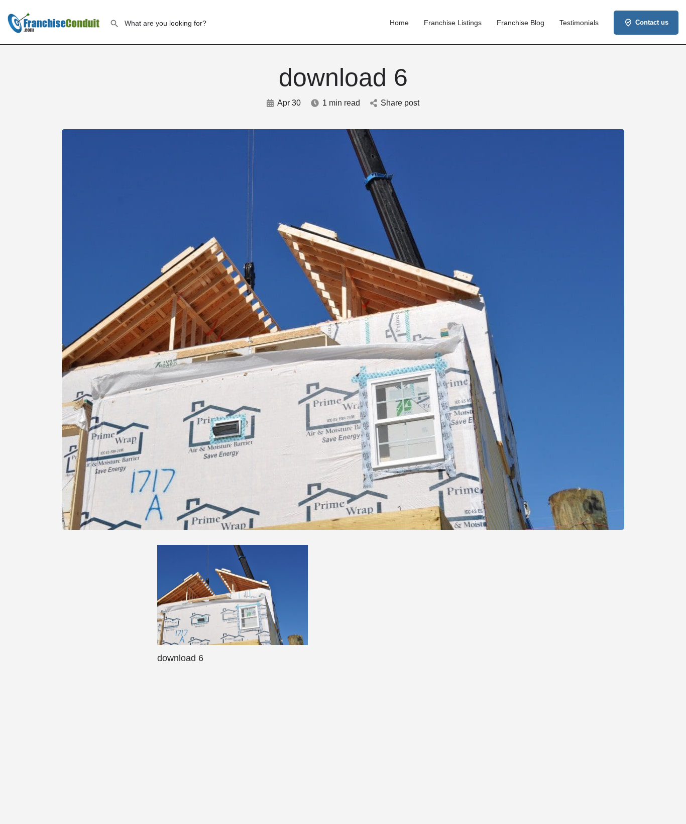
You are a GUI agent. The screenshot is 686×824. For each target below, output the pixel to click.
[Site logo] (55, 22)
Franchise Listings (453, 23)
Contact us (651, 22)
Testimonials (579, 23)
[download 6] (232, 594)
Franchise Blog (520, 23)
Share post (400, 103)
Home (399, 23)
